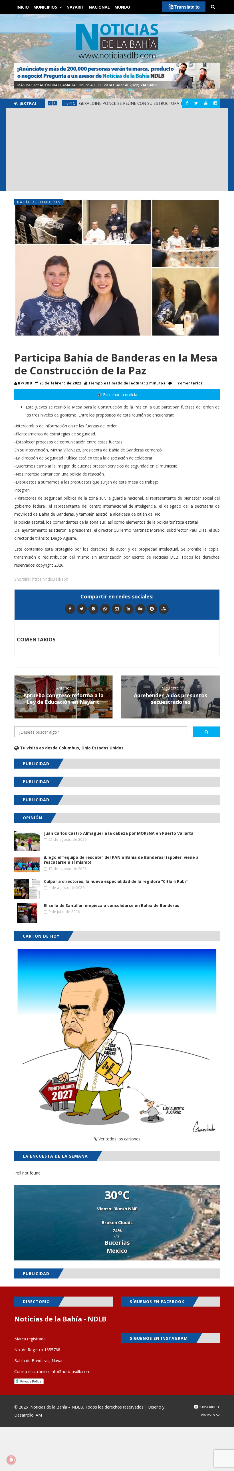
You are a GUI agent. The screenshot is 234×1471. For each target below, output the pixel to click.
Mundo (122, 7)
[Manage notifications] (11, 1459)
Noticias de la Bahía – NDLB (56, 1407)
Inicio (23, 7)
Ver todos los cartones (118, 1139)
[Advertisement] (117, 151)
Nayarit (75, 7)
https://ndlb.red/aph (50, 579)
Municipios (45, 7)
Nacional (99, 7)
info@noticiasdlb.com (70, 1371)
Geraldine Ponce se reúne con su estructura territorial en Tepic (152, 103)
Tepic (70, 103)
